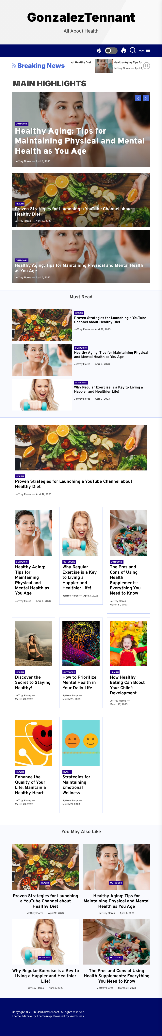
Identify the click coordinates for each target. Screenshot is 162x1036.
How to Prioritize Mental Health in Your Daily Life (79, 683)
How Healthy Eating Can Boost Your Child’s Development (127, 685)
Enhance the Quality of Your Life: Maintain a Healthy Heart (30, 785)
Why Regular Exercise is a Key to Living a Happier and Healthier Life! (108, 389)
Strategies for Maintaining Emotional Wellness (76, 785)
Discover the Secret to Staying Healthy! (33, 683)
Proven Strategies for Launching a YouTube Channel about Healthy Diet (73, 211)
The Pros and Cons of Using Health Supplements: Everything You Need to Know (125, 580)
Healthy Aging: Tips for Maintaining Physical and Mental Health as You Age (80, 141)
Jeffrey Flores (103, 68)
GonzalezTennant (81, 17)
